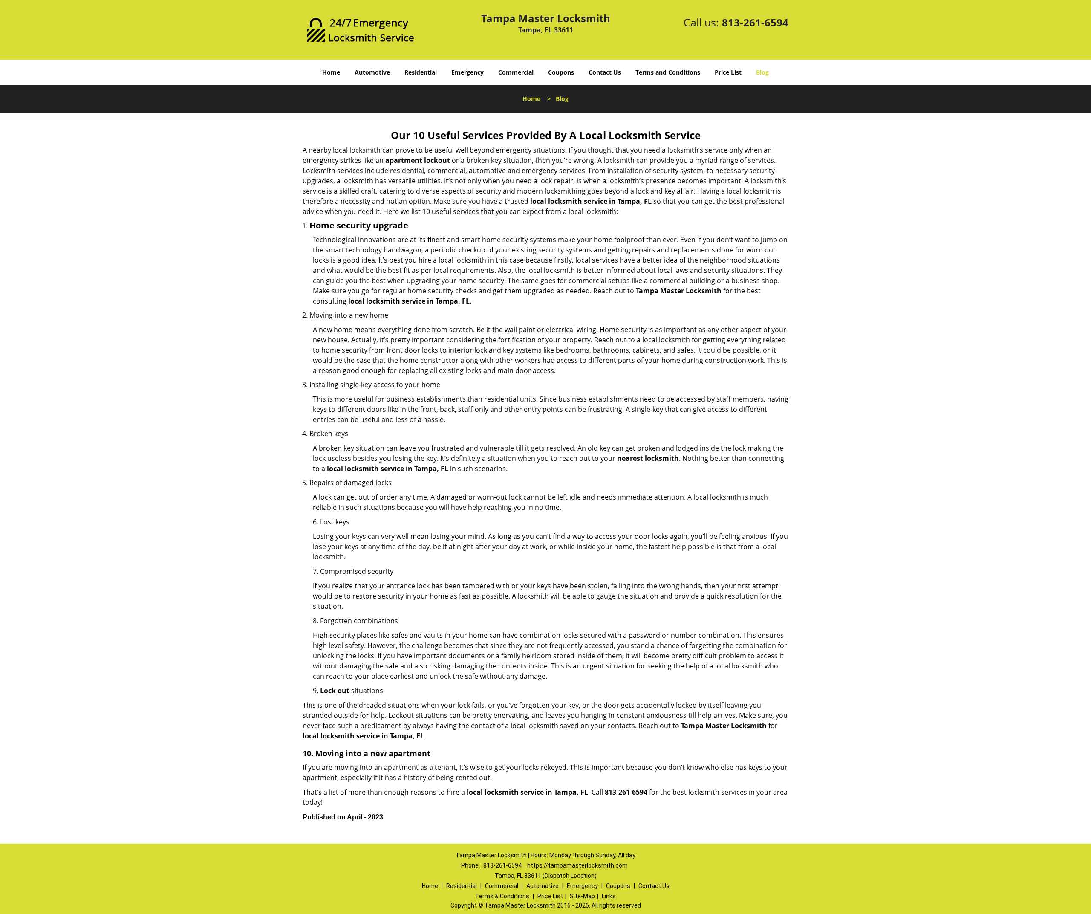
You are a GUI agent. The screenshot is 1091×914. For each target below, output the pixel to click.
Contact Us (605, 72)
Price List (728, 72)
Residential (420, 72)
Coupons (561, 72)
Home (331, 72)
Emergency (467, 72)
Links (609, 896)
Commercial (516, 72)
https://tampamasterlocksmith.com (577, 865)
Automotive (372, 72)
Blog (762, 72)
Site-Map (582, 896)
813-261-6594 (755, 22)
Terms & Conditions (502, 896)
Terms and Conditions (667, 72)
